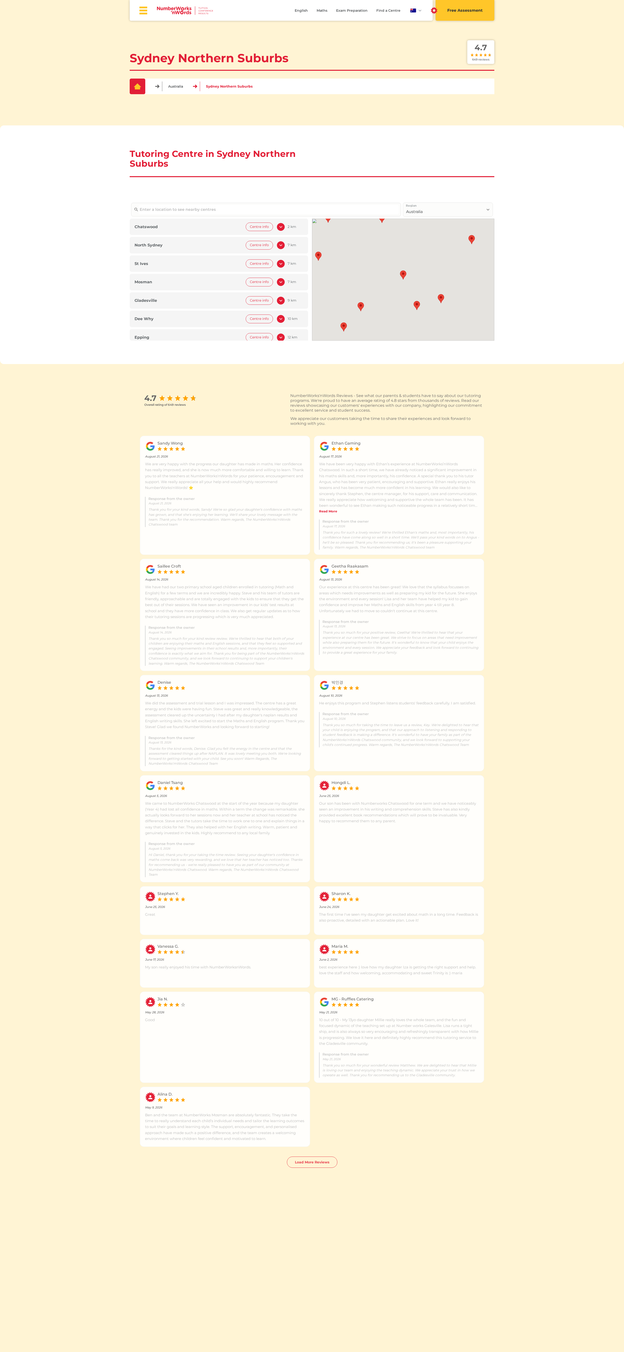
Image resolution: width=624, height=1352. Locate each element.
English (301, 10)
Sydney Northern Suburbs (229, 86)
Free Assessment (465, 10)
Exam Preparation (352, 10)
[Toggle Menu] (143, 10)
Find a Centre (388, 10)
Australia (175, 86)
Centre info (259, 226)
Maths (322, 10)
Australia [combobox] (414, 211)
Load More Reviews (312, 1162)
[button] (403, 275)
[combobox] (269, 209)
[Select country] (416, 10)
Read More (328, 511)
